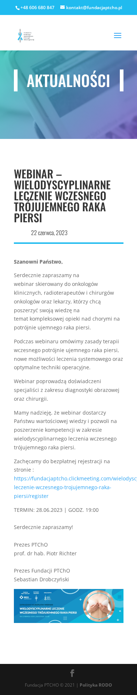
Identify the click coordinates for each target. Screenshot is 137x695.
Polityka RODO (96, 685)
